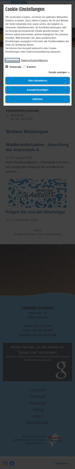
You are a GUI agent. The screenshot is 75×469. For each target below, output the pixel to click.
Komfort (31, 67)
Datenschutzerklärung (34, 60)
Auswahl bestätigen (37, 90)
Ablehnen (37, 99)
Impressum (12, 60)
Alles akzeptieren (37, 80)
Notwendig (15, 67)
